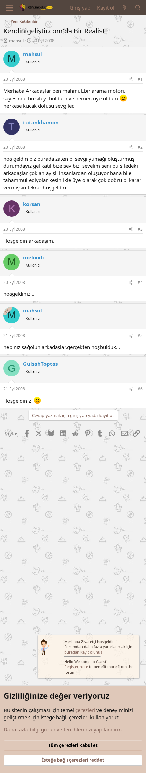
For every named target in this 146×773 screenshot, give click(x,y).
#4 (140, 282)
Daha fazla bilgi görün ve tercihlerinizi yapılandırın (63, 729)
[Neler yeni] (124, 7)
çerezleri (85, 710)
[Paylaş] (130, 79)
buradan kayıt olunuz (83, 652)
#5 (140, 335)
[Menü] (9, 8)
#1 (140, 79)
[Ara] (138, 7)
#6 (140, 389)
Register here (76, 666)
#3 (140, 229)
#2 (140, 147)
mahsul (16, 40)
